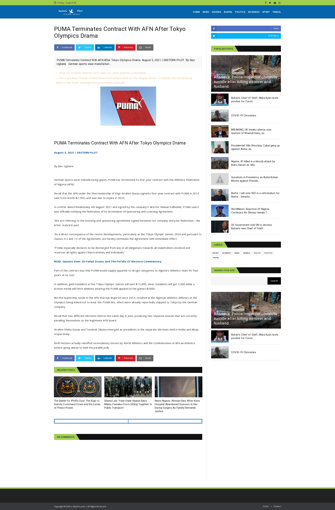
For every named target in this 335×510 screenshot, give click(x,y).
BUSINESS (253, 12)
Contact (277, 506)
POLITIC (257, 253)
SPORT (266, 12)
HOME (196, 12)
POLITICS (240, 12)
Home (266, 506)
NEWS (206, 12)
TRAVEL (277, 12)
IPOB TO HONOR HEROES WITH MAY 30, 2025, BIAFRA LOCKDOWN (102, 73)
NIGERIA (216, 12)
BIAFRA (228, 12)
